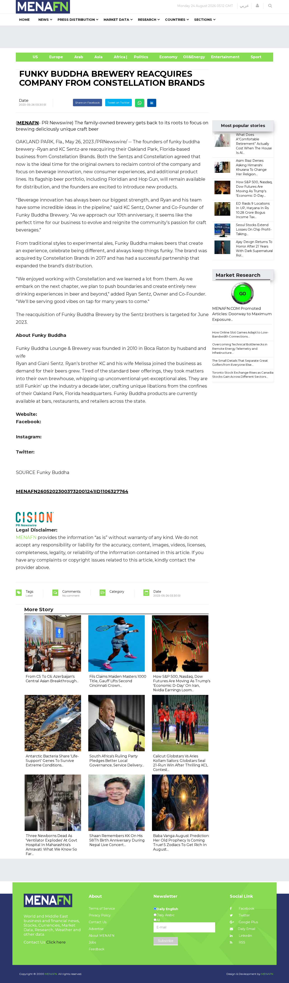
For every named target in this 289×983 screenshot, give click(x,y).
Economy (168, 57)
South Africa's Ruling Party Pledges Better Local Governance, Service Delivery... (116, 760)
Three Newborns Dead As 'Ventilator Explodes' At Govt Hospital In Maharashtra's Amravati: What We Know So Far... (51, 845)
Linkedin (245, 936)
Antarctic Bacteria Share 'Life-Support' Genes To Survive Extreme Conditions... (52, 760)
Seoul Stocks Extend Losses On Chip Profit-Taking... (253, 229)
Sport (253, 57)
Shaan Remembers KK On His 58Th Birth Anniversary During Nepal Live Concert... (117, 840)
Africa (119, 57)
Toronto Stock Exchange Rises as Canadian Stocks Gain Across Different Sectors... (243, 375)
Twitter (244, 915)
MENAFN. (51, 974)
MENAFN (28, 122)
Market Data (116, 20)
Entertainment (218, 57)
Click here (56, 942)
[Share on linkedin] (151, 103)
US (30, 57)
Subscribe (165, 941)
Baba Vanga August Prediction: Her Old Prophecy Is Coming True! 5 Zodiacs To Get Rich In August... (181, 842)
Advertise (96, 929)
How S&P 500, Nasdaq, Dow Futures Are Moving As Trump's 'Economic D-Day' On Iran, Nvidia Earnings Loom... (181, 683)
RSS (241, 942)
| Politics (140, 57)
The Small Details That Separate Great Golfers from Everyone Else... (240, 363)
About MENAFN (101, 936)
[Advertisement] (146, 37)
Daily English (167, 909)
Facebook (246, 909)
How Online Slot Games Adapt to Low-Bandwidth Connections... (240, 334)
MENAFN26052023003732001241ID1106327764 (72, 491)
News (43, 20)
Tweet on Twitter (118, 102)
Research (147, 20)
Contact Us (97, 922)
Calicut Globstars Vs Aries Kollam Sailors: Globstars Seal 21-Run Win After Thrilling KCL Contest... (180, 763)
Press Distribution (76, 20)
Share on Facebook (87, 102)
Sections (203, 20)
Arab (79, 57)
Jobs (92, 942)
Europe (56, 57)
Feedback (96, 949)
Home (24, 20)
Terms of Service (102, 909)
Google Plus (248, 922)
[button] (257, 5)
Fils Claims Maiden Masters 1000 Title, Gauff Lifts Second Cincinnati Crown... (117, 681)
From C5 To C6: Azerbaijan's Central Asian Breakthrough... (52, 678)
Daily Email (246, 929)
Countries (175, 20)
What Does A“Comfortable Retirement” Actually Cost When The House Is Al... (254, 144)
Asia (98, 57)
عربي (244, 5)
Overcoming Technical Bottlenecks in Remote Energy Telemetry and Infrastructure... (239, 348)
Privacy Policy (100, 915)
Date (23, 100)
